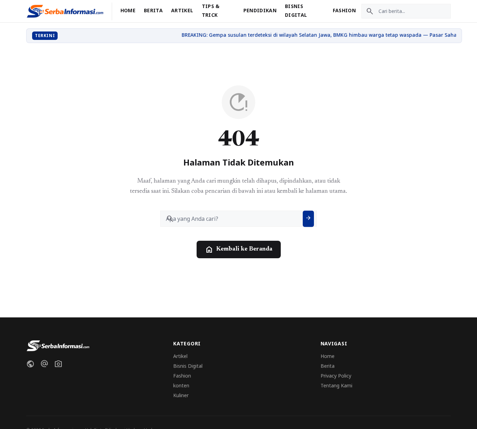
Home (127, 10)
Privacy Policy (336, 375)
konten (181, 385)
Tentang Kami (336, 385)
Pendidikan (260, 10)
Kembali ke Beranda (238, 249)
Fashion (344, 10)
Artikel (182, 10)
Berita (153, 10)
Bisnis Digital (188, 366)
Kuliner (181, 395)
